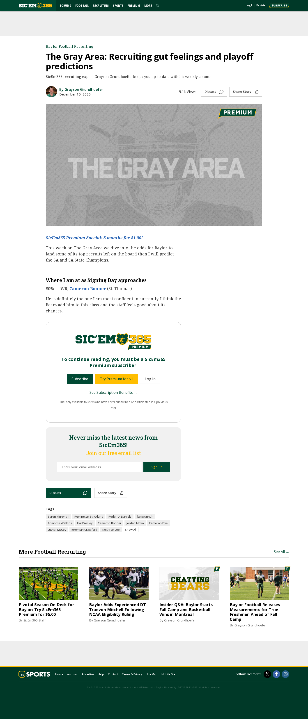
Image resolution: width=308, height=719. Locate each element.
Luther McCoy (57, 530)
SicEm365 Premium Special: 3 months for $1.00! (94, 237)
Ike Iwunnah (145, 516)
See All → (281, 551)
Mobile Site (168, 674)
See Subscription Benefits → (113, 392)
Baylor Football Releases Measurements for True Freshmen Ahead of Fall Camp (255, 612)
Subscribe (79, 378)
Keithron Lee (111, 530)
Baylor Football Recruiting (69, 46)
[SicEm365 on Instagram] (285, 674)
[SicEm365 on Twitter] (267, 674)
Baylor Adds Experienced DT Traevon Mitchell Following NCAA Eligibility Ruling (117, 609)
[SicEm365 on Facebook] (276, 674)
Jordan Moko (135, 523)
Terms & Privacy (132, 674)
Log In (249, 5)
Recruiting (101, 5)
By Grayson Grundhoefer (81, 89)
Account (72, 674)
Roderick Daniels (119, 516)
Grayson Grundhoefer (109, 620)
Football (82, 5)
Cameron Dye (158, 523)
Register (261, 5)
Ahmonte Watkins (60, 523)
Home (59, 674)
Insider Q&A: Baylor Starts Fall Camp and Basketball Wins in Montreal (186, 609)
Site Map (152, 674)
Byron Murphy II (58, 516)
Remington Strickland (88, 516)
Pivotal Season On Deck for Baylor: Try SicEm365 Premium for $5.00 (46, 609)
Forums (65, 5)
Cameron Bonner (87, 288)
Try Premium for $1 (116, 378)
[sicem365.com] (35, 5)
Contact (113, 674)
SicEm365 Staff (34, 620)
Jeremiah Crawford (84, 530)
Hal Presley (85, 523)
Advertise (88, 674)
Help (101, 674)
